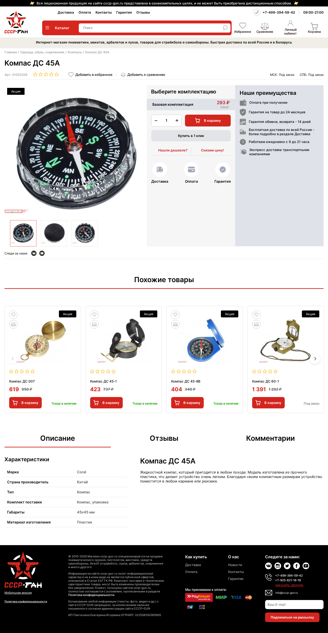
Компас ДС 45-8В (185, 381)
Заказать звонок (289, 585)
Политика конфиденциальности (25, 601)
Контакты (103, 12)
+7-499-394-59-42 (279, 12)
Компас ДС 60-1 (265, 381)
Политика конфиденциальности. (91, 595)
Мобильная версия (18, 592)
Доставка (66, 12)
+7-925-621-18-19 (288, 580)
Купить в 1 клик (191, 136)
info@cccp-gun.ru (286, 592)
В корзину (29, 403)
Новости (235, 565)
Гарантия (124, 12)
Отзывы (143, 12)
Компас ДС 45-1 (103, 381)
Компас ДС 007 (22, 381)
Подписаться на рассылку (292, 617)
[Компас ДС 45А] (23, 233)
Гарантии (235, 579)
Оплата (85, 12)
